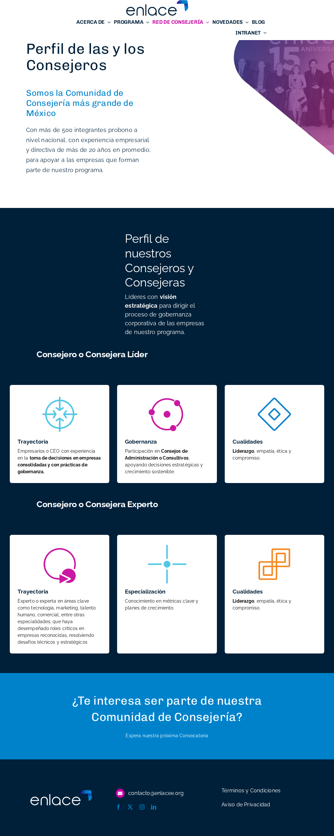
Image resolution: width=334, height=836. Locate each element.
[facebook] (118, 807)
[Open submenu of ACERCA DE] (108, 22)
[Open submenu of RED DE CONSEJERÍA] (206, 22)
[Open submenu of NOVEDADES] (246, 22)
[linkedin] (153, 807)
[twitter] (130, 807)
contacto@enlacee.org (156, 793)
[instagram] (141, 807)
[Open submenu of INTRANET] (263, 33)
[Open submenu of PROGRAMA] (146, 22)
